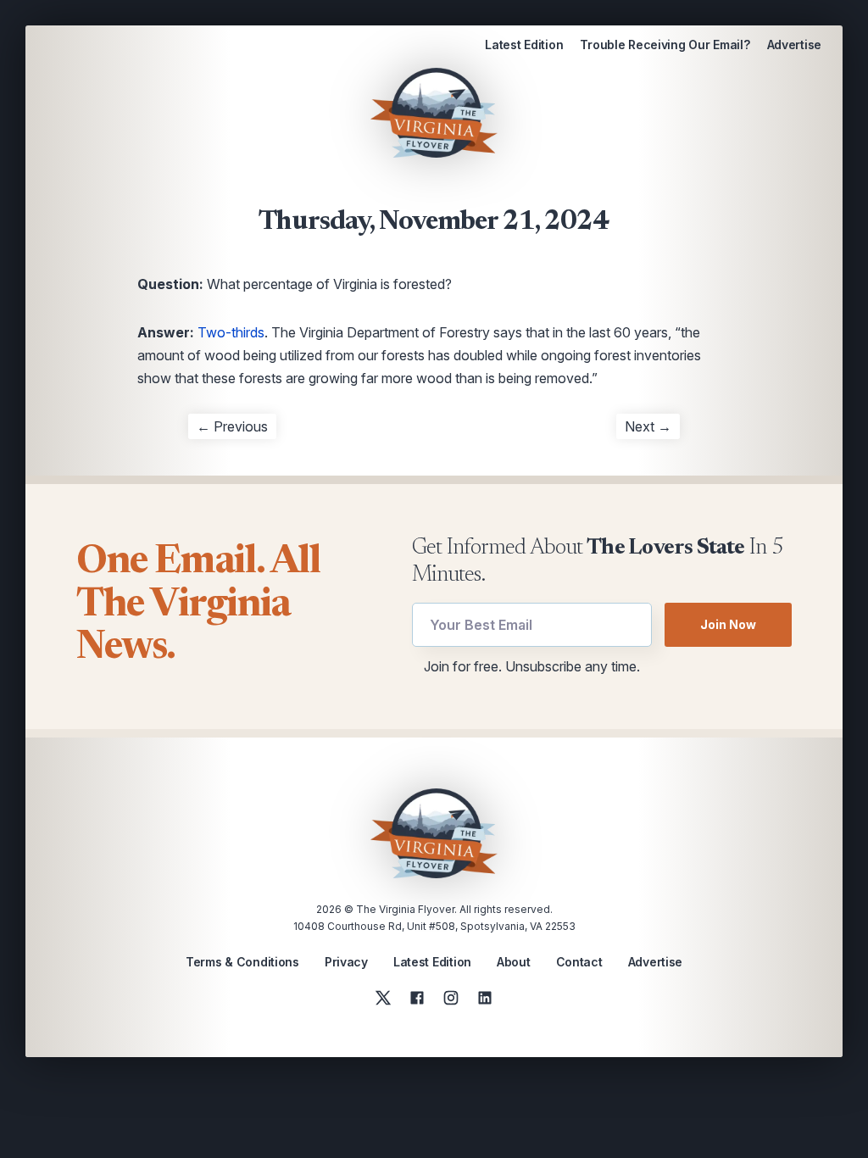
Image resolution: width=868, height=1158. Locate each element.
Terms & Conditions (242, 962)
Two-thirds (231, 332)
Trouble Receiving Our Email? (664, 44)
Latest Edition (524, 44)
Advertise (794, 44)
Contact (579, 962)
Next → (648, 426)
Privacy (346, 962)
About (514, 962)
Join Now (728, 624)
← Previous (232, 426)
